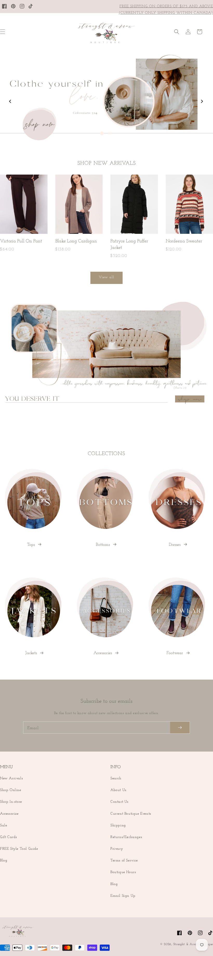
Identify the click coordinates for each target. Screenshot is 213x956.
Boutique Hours (123, 872)
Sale (3, 825)
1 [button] (102, 133)
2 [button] (110, 133)
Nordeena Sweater (184, 241)
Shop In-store (11, 802)
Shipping (118, 825)
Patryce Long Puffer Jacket (129, 244)
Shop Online (10, 790)
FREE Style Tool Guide (19, 849)
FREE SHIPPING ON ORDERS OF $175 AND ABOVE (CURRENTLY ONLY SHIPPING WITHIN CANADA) (166, 9)
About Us (118, 790)
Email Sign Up (123, 896)
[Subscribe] (180, 727)
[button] (176, 31)
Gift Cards (8, 837)
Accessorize (9, 814)
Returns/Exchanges (126, 837)
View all (106, 277)
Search (116, 778)
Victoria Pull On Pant (21, 241)
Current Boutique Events (130, 814)
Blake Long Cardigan (76, 241)
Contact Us (119, 802)
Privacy (116, 849)
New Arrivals (11, 778)
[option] (106, 97)
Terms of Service (124, 860)
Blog (3, 860)
